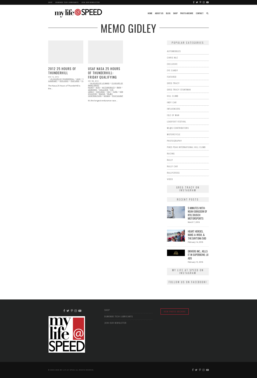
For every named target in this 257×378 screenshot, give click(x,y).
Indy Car (172, 102)
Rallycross (173, 172)
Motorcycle (173, 134)
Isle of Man (173, 115)
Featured (75, 81)
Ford (115, 92)
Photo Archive (186, 13)
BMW (119, 87)
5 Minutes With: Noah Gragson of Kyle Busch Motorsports (197, 213)
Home (150, 13)
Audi (78, 79)
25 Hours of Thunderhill (62, 79)
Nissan (107, 96)
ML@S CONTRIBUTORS (100, 95)
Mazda (102, 94)
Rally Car (172, 166)
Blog (168, 13)
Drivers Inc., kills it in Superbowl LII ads (198, 254)
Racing (171, 153)
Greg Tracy (173, 83)
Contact (199, 13)
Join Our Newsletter (91, 2)
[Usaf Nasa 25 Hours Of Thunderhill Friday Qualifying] (105, 52)
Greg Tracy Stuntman (179, 89)
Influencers (173, 108)
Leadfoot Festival (176, 121)
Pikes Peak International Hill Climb (186, 147)
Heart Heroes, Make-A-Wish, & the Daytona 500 (197, 234)
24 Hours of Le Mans (99, 83)
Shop (50, 2)
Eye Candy (172, 70)
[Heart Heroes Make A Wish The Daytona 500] (176, 236)
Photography (119, 96)
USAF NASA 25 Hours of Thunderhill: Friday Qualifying (104, 72)
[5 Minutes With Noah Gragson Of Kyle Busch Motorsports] (176, 212)
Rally (170, 159)
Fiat (109, 92)
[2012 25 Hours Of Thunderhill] (65, 52)
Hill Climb (172, 95)
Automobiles (108, 87)
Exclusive (64, 81)
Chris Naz (172, 57)
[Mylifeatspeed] (193, 2)
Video (170, 179)
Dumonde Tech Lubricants (67, 2)
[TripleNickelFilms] (208, 2)
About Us (159, 13)
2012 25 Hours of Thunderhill (62, 70)
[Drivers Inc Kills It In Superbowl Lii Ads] (176, 253)
